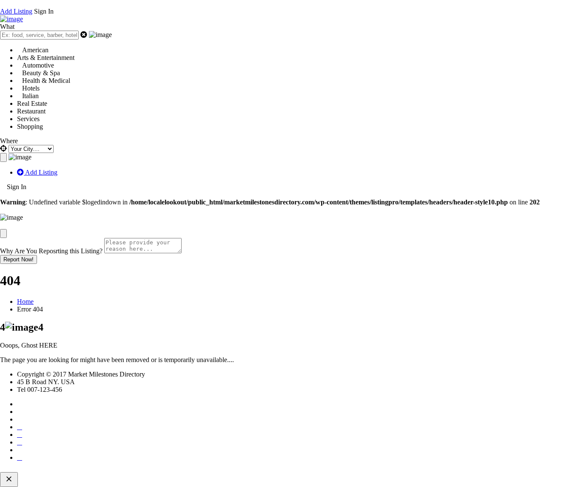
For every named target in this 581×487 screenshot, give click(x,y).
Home (25, 301)
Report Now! (18, 259)
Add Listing (16, 11)
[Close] (3, 233)
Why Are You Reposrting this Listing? (51, 251)
